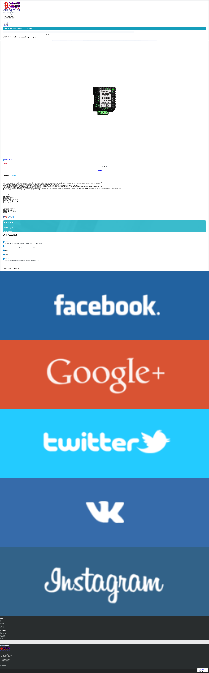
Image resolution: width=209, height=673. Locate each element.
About (1, 624)
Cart (4, 23)
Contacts (2, 627)
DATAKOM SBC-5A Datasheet (10, 159)
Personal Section (6, 25)
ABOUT (1, 638)
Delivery (2, 623)
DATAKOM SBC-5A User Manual (10, 161)
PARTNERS (2, 635)
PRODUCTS (2, 632)
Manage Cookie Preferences (5, 645)
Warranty (2, 626)
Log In (5, 22)
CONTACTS (2, 636)
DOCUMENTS (3, 633)
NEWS (1, 620)
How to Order (3, 621)
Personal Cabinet (3, 665)
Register (8, 22)
